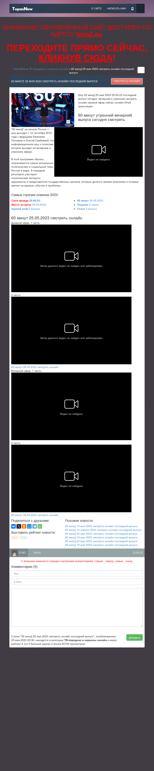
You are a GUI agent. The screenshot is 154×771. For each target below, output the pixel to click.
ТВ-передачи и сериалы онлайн (48, 69)
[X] (19, 526)
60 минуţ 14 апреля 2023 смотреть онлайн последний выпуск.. (104, 530)
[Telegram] (34, 526)
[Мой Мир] (29, 526)
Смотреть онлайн (127, 81)
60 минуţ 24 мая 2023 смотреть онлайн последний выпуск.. (102, 533)
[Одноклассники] (24, 526)
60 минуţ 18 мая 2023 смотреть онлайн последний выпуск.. (102, 537)
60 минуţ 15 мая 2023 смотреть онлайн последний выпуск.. (102, 526)
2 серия (88, 204)
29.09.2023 (90, 200)
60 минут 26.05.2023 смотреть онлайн (34, 367)
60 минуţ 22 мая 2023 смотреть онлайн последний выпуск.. (102, 541)
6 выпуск (25, 208)
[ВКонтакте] (13, 526)
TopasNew (19, 69)
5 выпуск (87, 208)
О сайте (96, 8)
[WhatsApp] (40, 526)
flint (22, 552)
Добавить (134, 637)
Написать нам (116, 8)
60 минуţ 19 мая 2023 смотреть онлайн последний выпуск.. (102, 545)
